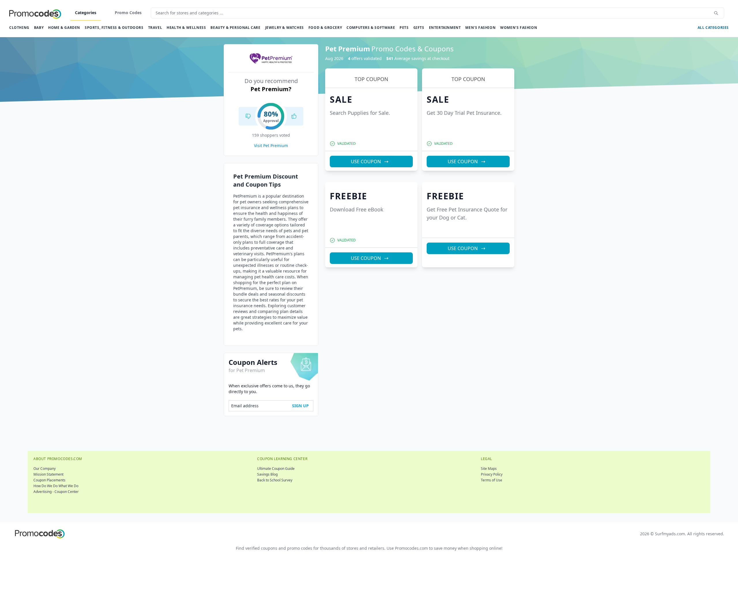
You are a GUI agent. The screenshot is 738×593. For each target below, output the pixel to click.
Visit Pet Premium (271, 145)
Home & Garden (64, 27)
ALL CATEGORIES (713, 27)
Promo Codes (128, 12)
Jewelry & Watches (284, 27)
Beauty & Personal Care (235, 27)
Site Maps (489, 468)
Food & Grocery (325, 27)
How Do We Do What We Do (55, 485)
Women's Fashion (518, 27)
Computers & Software (371, 27)
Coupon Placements (49, 480)
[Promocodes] (35, 13)
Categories (85, 12)
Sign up (300, 405)
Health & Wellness (186, 27)
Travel (155, 27)
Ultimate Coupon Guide (276, 468)
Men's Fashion (480, 27)
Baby (39, 27)
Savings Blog (267, 474)
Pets (404, 27)
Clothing (19, 27)
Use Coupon (366, 161)
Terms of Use (491, 480)
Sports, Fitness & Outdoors (114, 27)
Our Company (44, 468)
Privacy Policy (491, 474)
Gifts (418, 27)
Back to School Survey (274, 480)
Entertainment (445, 27)
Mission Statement (48, 474)
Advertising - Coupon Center (56, 491)
